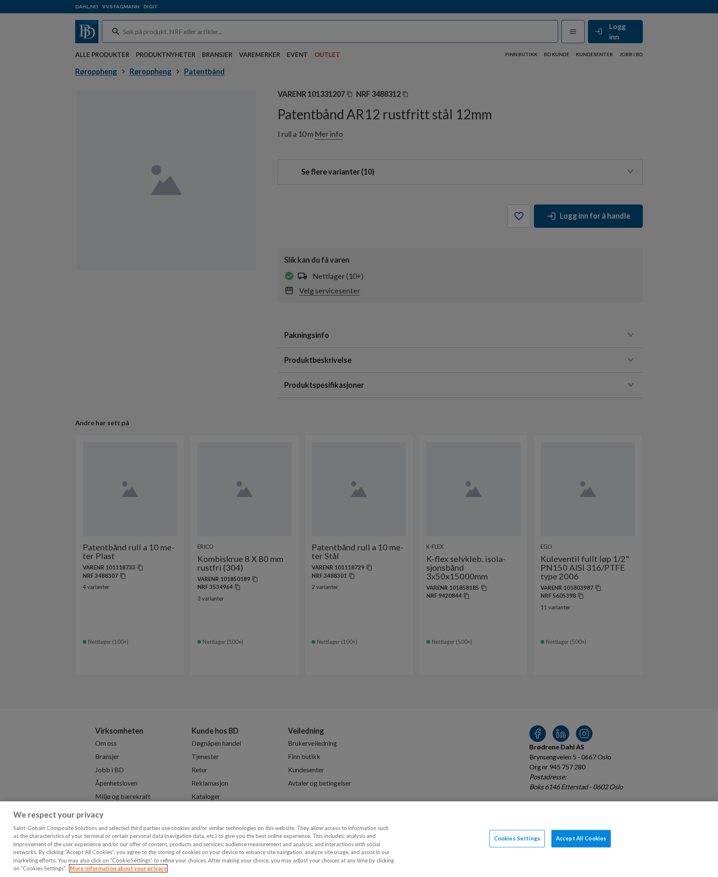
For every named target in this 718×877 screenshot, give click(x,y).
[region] (359, 839)
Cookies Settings (517, 838)
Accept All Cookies (581, 838)
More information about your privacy (118, 868)
